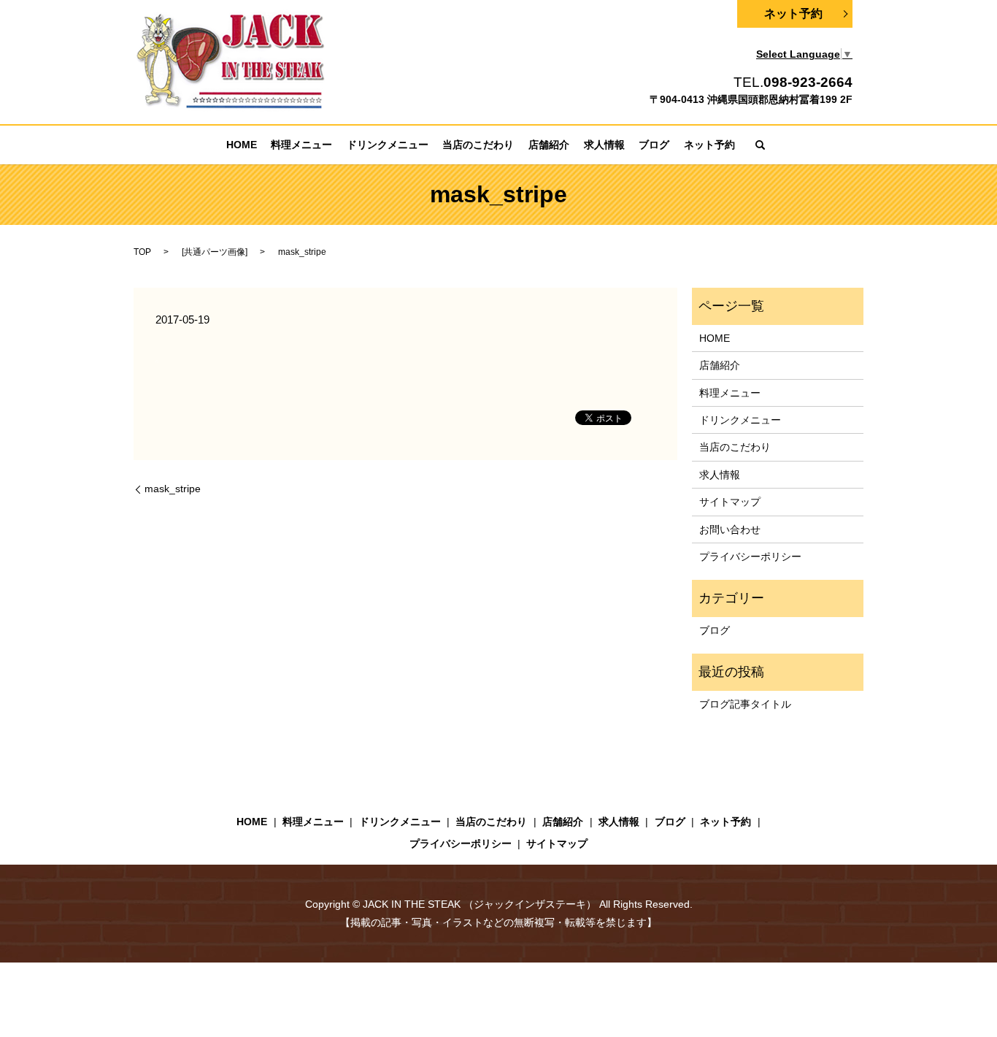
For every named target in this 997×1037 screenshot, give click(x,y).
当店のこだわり (478, 144)
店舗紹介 (548, 144)
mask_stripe (173, 488)
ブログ (654, 144)
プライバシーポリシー (750, 556)
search (760, 145)
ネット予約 (793, 13)
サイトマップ (730, 502)
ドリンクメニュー (387, 144)
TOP (142, 252)
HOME (241, 144)
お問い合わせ (730, 529)
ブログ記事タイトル (745, 704)
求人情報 (604, 144)
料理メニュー (301, 144)
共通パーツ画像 (214, 252)
